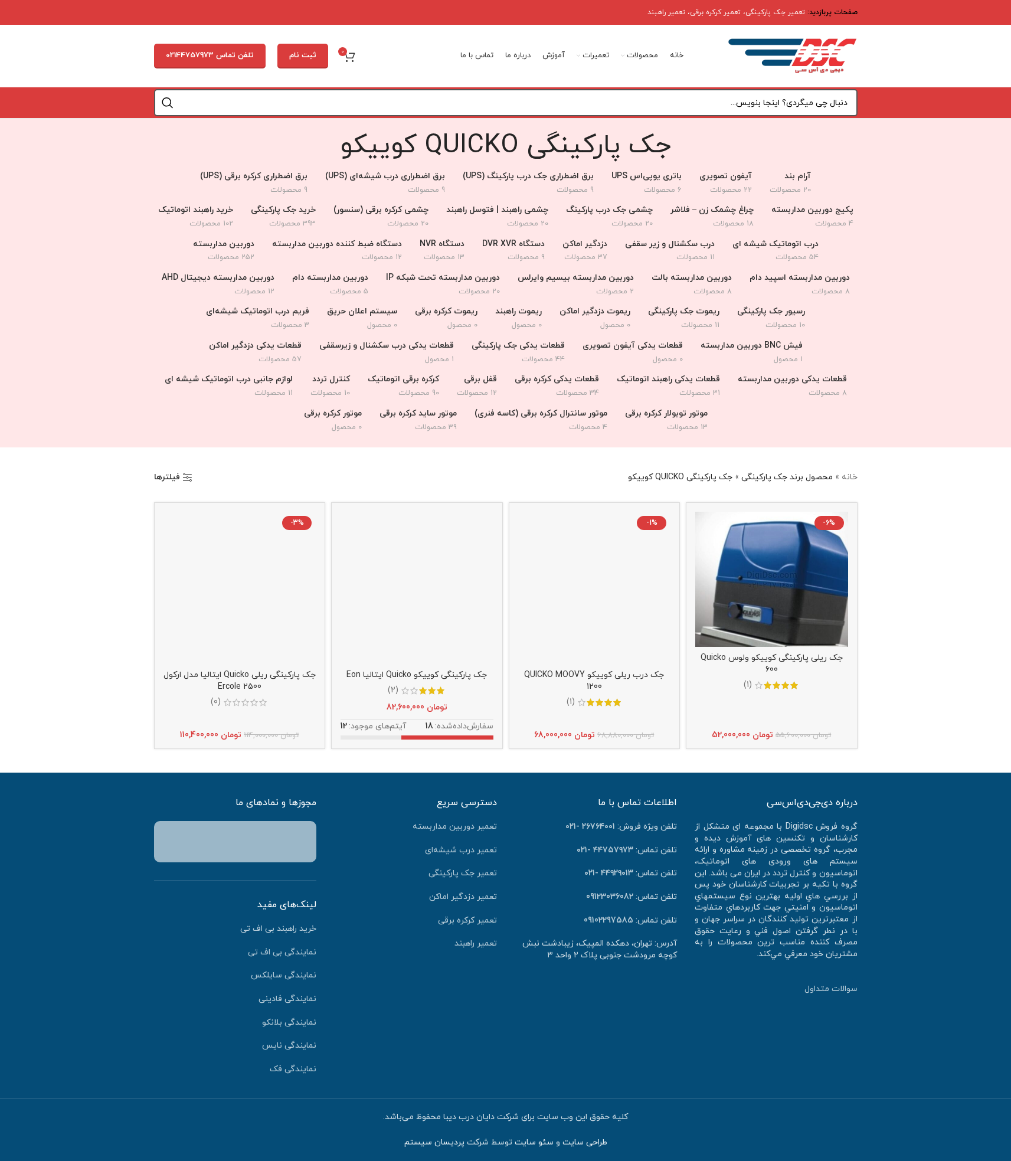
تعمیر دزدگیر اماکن (463, 896)
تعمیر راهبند (666, 12)
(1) (748, 685)
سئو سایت (534, 1142)
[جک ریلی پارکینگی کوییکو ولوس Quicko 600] (771, 579)
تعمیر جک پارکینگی (775, 12)
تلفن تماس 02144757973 (210, 55)
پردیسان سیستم (434, 1142)
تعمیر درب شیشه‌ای (461, 850)
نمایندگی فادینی (287, 999)
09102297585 (608, 920)
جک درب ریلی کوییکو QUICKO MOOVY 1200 (594, 680)
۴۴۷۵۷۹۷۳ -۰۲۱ (605, 850)
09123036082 (609, 896)
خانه (850, 477)
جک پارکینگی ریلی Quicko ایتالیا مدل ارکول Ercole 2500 (239, 680)
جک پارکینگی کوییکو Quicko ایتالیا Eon (416, 675)
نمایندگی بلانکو (289, 1022)
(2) (393, 690)
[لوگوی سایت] (793, 55)
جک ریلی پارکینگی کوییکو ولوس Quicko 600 (772, 663)
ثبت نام (302, 55)
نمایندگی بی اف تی (282, 952)
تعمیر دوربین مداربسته (455, 826)
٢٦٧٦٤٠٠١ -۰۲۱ (590, 826)
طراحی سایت (584, 1142)
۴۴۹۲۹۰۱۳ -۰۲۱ (608, 873)
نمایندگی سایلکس (283, 975)
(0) (216, 702)
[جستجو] (167, 102)
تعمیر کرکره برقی (715, 12)
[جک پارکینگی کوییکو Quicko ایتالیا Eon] (417, 588)
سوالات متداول (831, 989)
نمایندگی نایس (289, 1045)
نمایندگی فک (293, 1069)
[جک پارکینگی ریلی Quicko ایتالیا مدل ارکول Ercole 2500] (239, 588)
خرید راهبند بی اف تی (278, 928)
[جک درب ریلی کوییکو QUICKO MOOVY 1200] (594, 588)
